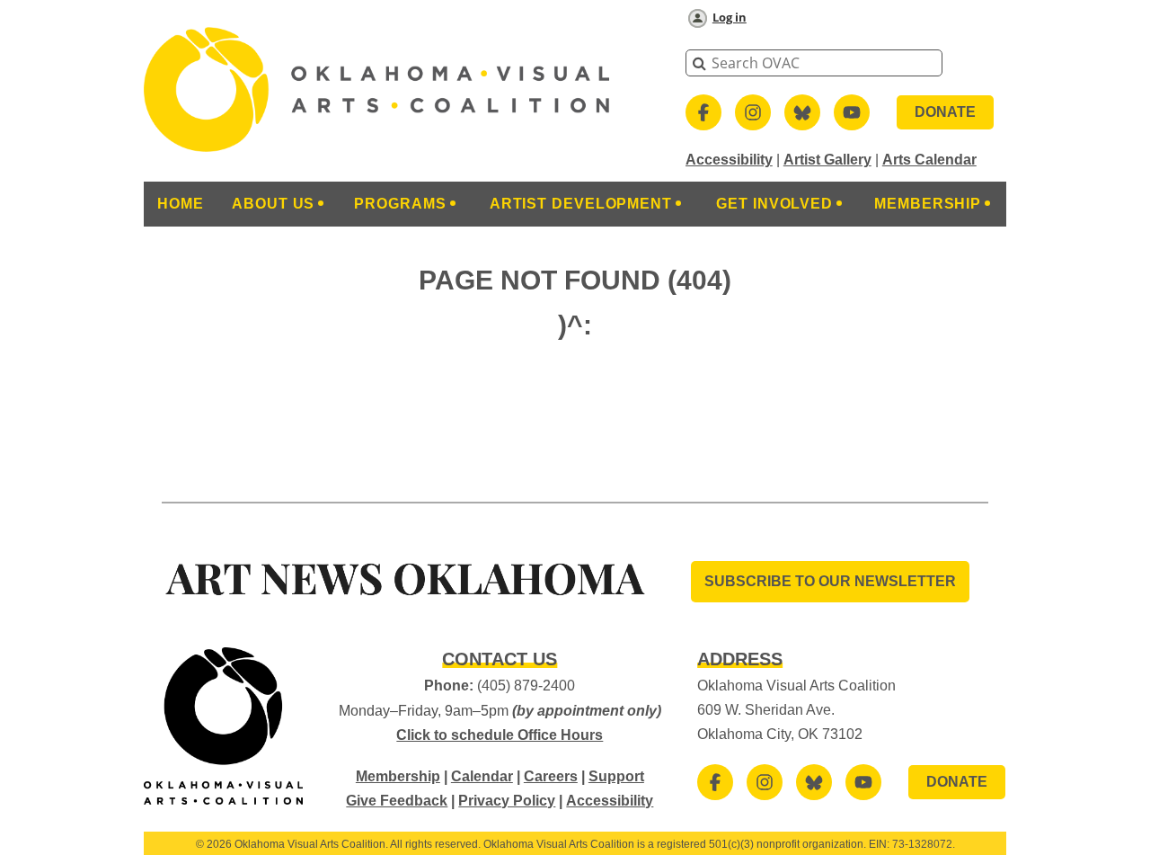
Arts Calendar (929, 159)
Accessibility (729, 159)
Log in (729, 17)
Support (616, 776)
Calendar (482, 776)
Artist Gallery (827, 159)
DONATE (945, 112)
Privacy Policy (506, 800)
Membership (398, 776)
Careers (551, 776)
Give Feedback (396, 800)
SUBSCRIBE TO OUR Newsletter (830, 581)
